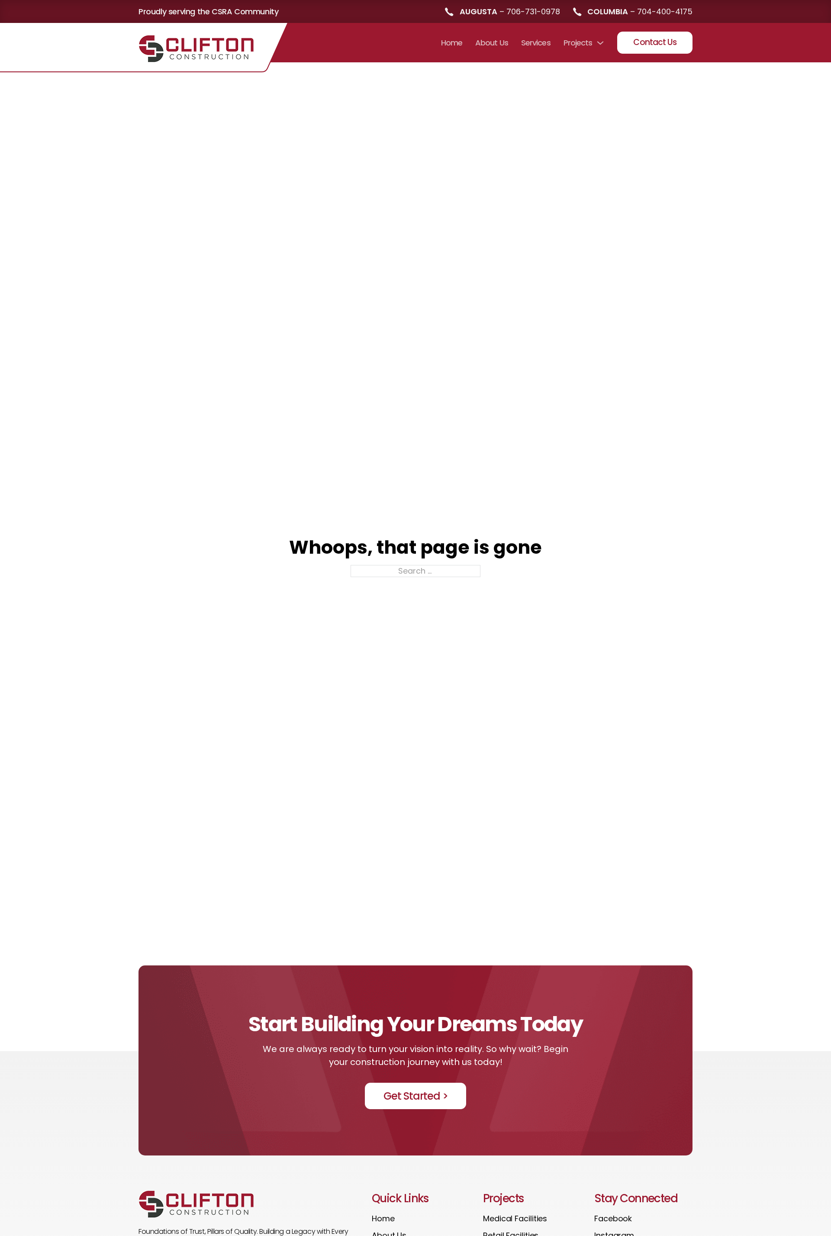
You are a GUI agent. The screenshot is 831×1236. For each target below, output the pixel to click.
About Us (491, 42)
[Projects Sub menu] (600, 43)
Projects (578, 42)
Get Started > (415, 1096)
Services (536, 42)
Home (451, 42)
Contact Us (654, 42)
